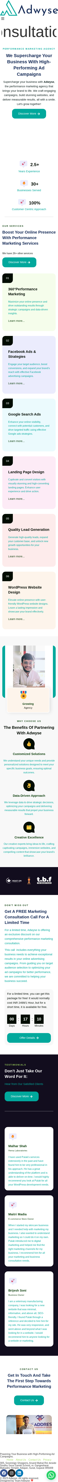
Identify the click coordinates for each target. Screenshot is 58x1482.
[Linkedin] (19, 1473)
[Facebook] (4, 1473)
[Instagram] (11, 1473)
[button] (29, 19)
